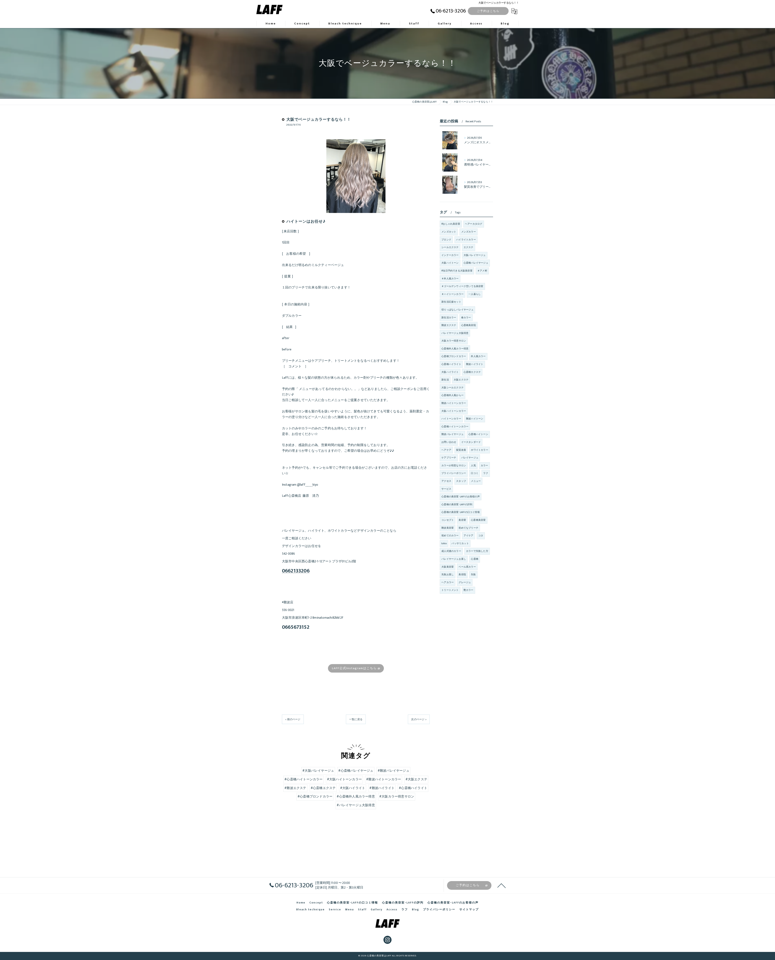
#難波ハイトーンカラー (383, 779)
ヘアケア (446, 450)
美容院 (462, 574)
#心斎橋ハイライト (413, 788)
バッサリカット (460, 543)
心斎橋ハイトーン (478, 434)
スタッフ (461, 481)
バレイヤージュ (469, 458)
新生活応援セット (451, 302)
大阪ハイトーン (450, 263)
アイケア (468, 535)
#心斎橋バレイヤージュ (355, 770)
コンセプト (447, 520)
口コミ (474, 473)
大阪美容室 (447, 567)
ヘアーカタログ (473, 224)
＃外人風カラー (450, 279)
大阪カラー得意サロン (453, 341)
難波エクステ (448, 325)
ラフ (485, 473)
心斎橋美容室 (478, 520)
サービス (446, 489)
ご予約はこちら (488, 11)
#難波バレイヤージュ (393, 770)
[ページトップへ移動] (501, 885)
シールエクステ (450, 247)
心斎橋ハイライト (451, 364)
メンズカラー (468, 232)
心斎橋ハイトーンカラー (454, 426)
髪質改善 (461, 450)
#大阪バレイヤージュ (318, 770)
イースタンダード (471, 442)
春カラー (466, 317)
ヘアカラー (447, 582)
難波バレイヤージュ (452, 434)
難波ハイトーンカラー (453, 403)
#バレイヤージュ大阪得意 (356, 805)
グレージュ (465, 582)
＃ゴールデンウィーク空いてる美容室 (462, 286)
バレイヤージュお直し (453, 559)
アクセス (446, 481)
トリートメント (450, 590)
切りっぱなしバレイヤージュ (457, 310)
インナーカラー (450, 255)
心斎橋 (474, 559)
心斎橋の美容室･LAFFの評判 (456, 504)
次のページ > (418, 719)
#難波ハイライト (382, 788)
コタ (480, 535)
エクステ (468, 247)
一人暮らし (474, 294)
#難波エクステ (295, 788)
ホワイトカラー (479, 450)
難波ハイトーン (474, 419)
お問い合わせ (448, 442)
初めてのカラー (450, 535)
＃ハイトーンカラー (452, 294)
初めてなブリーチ (468, 528)
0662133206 (296, 571)
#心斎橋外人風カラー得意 (356, 796)
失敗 (473, 574)
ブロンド (446, 240)
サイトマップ (469, 909)
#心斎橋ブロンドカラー (314, 796)
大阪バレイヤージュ (475, 255)
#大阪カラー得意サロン (396, 796)
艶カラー (468, 590)
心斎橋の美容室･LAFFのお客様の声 (460, 497)
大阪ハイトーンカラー (453, 411)
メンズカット (448, 232)
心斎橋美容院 (468, 325)
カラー (484, 465)
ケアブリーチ (448, 458)
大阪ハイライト (450, 372)
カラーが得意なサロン (453, 465)
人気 (473, 465)
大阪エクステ (461, 380)
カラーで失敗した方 (477, 551)
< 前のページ (292, 719)
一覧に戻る (355, 719)
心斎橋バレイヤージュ (476, 263)
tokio (444, 543)
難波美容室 (447, 528)
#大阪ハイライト (352, 788)
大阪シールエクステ (452, 388)
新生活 (445, 380)
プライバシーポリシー (453, 473)
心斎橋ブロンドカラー (453, 356)
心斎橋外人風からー (452, 395)
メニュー (476, 481)
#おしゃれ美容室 (450, 224)
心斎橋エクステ (472, 372)
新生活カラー (448, 317)
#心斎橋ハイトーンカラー (303, 779)
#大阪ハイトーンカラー (344, 779)
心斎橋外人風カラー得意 (454, 349)
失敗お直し (447, 574)
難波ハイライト (474, 364)
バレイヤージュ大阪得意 (454, 333)
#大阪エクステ (416, 779)
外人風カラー (478, 356)
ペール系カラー (467, 567)
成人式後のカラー (451, 551)
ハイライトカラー (466, 240)
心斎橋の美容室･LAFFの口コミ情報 (460, 512)
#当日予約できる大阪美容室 (456, 271)
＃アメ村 (482, 271)
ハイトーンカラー (451, 419)
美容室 (462, 520)
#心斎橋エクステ (323, 788)
